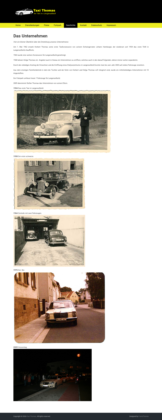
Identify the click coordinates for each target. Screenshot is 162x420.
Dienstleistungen (32, 25)
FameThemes (144, 416)
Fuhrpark (57, 25)
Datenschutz (96, 25)
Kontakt (83, 25)
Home (18, 25)
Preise (46, 25)
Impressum (111, 25)
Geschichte (70, 25)
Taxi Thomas (31, 416)
